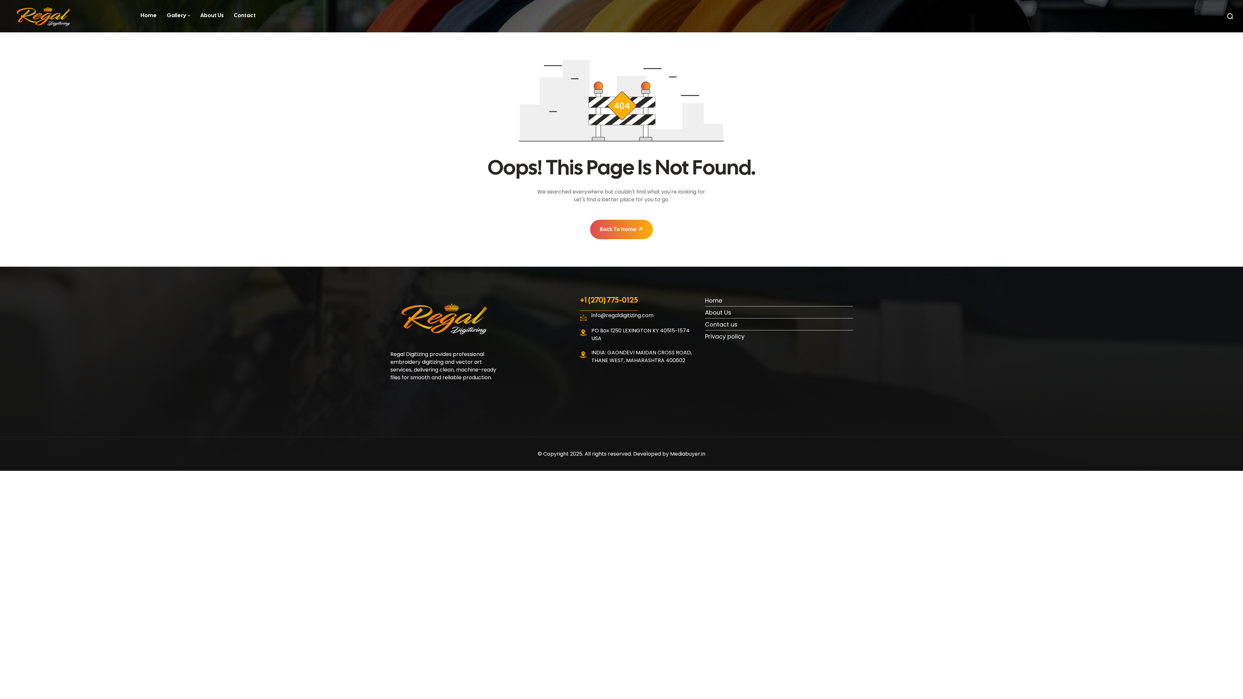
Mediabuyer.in (687, 454)
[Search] (1230, 16)
